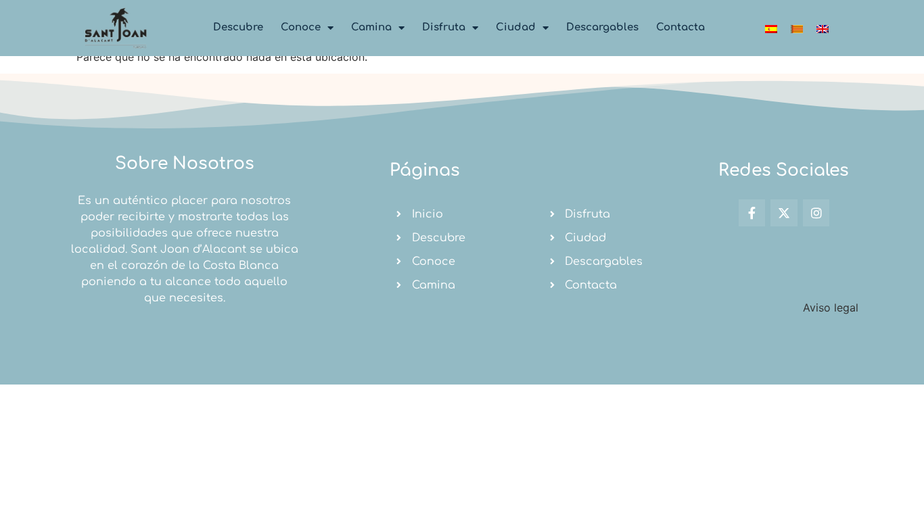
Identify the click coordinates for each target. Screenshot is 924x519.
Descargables (602, 27)
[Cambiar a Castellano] (771, 28)
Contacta (680, 27)
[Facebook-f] (752, 212)
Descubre (238, 27)
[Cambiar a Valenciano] (797, 28)
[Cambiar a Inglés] (822, 28)
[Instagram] (816, 212)
